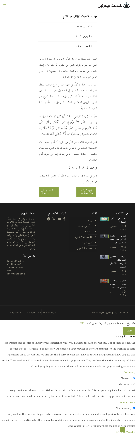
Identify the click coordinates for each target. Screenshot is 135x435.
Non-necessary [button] (127, 402)
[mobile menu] (5, 5)
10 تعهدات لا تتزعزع (84, 237)
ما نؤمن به (89, 232)
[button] (67, 27)
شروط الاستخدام (49, 312)
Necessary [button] (129, 372)
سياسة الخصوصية (16, 312)
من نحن (89, 221)
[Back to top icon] (122, 429)
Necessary (126, 378)
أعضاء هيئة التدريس (85, 248)
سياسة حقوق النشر (33, 312)
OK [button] (82, 323)
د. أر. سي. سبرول (85, 226)
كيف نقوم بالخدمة (85, 243)
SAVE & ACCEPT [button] (125, 432)
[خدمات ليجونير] (113, 5)
